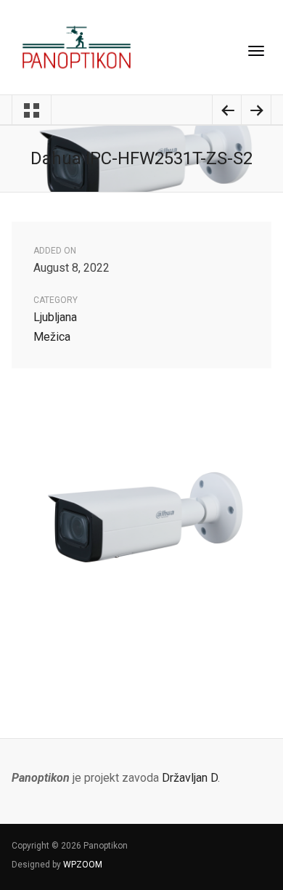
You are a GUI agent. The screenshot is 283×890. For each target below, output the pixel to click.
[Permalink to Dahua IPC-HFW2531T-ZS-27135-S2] (227, 112)
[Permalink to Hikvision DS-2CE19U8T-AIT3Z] (256, 112)
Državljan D (190, 778)
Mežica (51, 337)
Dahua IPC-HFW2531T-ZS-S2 (141, 158)
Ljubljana (55, 317)
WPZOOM (82, 864)
